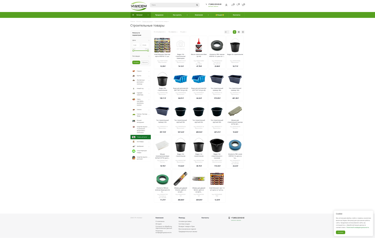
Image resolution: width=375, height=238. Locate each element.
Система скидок (184, 224)
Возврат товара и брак (187, 226)
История (159, 224)
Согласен (340, 232)
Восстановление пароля (187, 229)
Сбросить (145, 62)
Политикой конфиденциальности (357, 227)
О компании (160, 221)
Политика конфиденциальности (163, 231)
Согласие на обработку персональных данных (164, 227)
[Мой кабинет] (226, 5)
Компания (159, 218)
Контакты (205, 218)
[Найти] (197, 5)
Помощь (182, 218)
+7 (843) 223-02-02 (214, 4)
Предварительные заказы (188, 231)
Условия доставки (185, 221)
